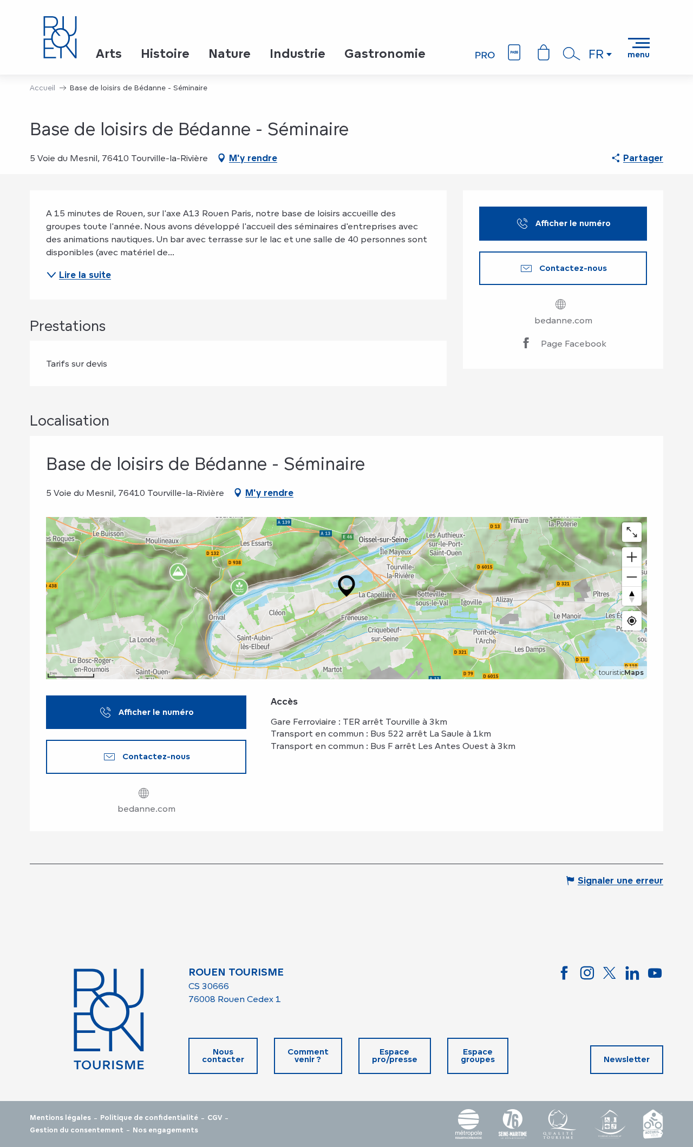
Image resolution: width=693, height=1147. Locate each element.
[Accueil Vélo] (653, 1124)
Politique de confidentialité (149, 1118)
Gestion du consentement (76, 1130)
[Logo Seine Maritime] (513, 1124)
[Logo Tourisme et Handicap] (609, 1124)
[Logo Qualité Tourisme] (560, 1124)
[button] (571, 53)
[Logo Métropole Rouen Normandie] (468, 1124)
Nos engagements (165, 1130)
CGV (214, 1118)
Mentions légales (60, 1118)
